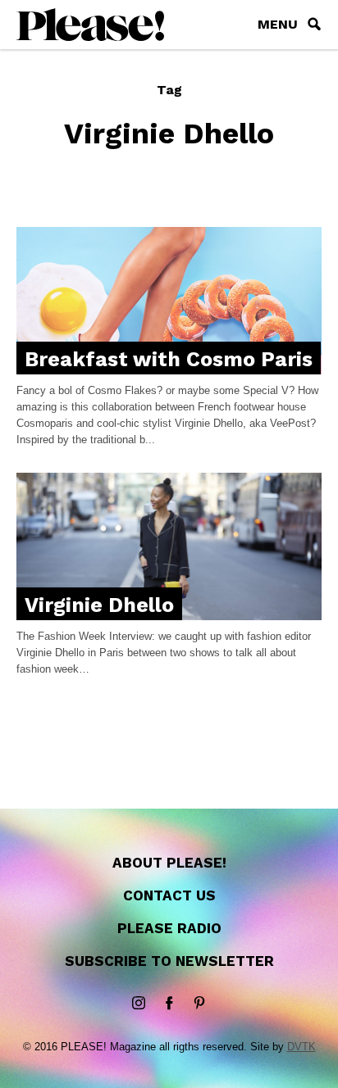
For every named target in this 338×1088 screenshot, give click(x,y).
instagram (138, 1003)
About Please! (169, 863)
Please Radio (169, 928)
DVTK (301, 1046)
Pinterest (199, 1003)
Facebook (169, 1003)
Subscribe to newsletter (169, 961)
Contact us (169, 895)
